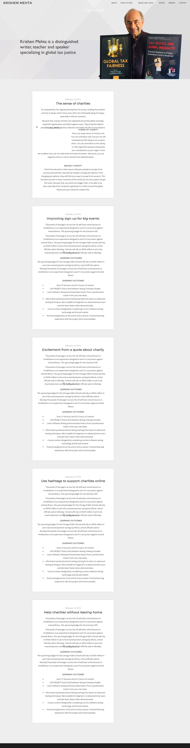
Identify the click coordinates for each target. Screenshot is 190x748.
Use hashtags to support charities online (73, 481)
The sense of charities (73, 103)
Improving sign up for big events (73, 218)
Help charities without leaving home (73, 612)
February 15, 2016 (73, 99)
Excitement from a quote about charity (73, 350)
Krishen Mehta (17, 3)
